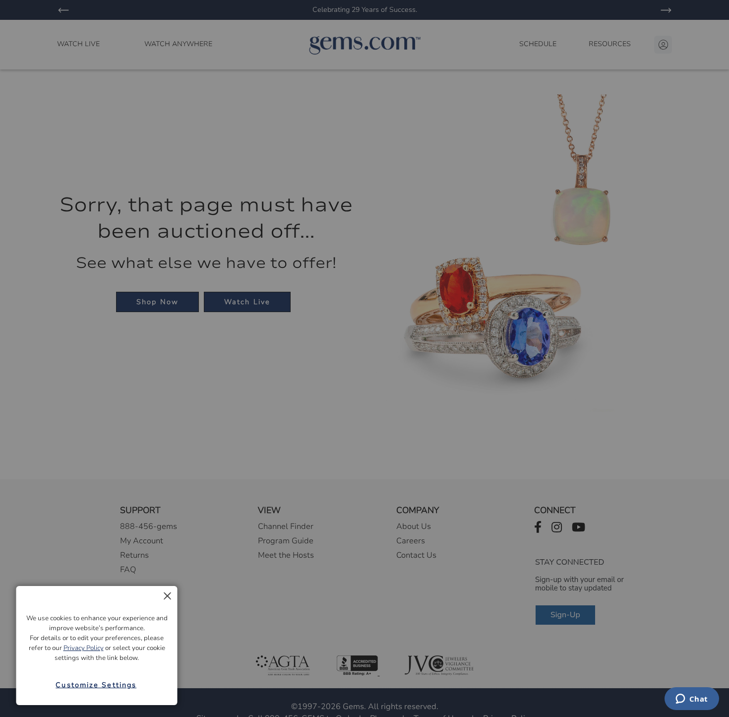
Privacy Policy (83, 648)
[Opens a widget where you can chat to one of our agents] (691, 699)
